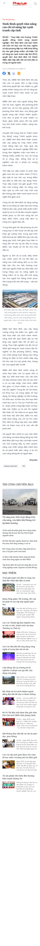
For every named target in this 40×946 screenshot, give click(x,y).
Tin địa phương (8, 19)
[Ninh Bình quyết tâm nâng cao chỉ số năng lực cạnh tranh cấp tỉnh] (20, 4)
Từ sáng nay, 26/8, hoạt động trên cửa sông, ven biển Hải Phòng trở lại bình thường (18, 520)
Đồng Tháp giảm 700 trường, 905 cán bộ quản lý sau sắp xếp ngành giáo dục (19, 602)
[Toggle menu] (4, 3)
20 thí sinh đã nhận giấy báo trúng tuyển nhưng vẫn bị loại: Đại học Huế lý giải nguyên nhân (19, 533)
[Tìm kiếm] (35, 3)
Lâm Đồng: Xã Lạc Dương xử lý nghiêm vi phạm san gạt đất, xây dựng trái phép (17, 670)
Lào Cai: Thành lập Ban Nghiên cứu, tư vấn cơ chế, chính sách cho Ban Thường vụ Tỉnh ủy (18, 625)
